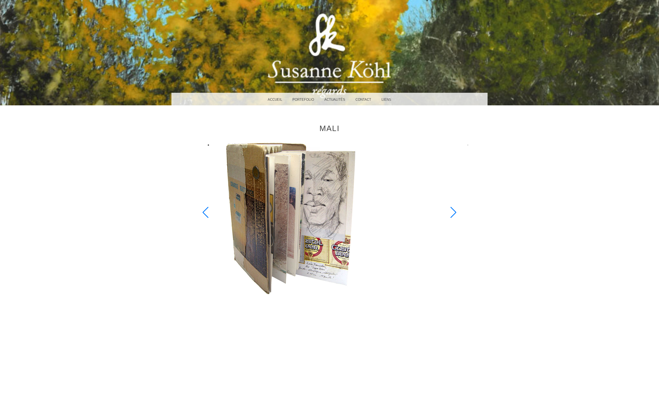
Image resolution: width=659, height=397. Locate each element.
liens (386, 99)
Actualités (334, 99)
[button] (205, 212)
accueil (275, 99)
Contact (363, 99)
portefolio (303, 99)
